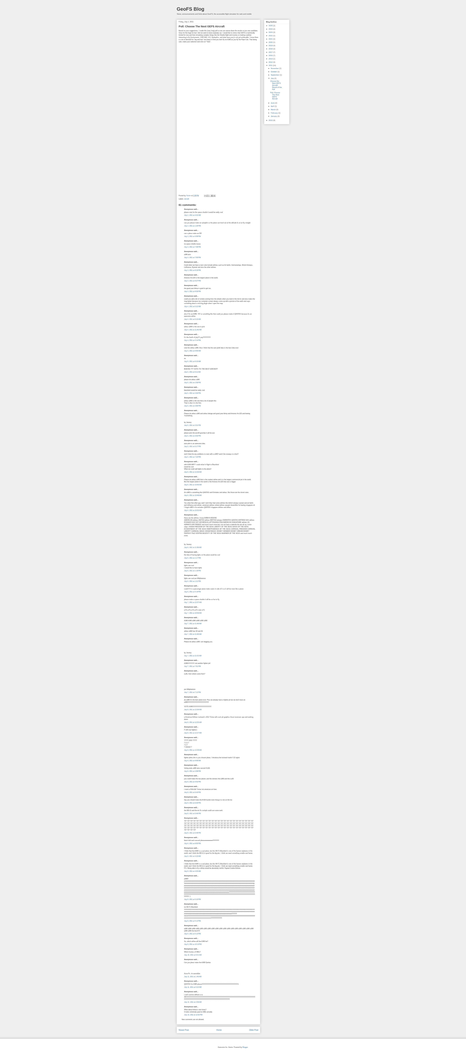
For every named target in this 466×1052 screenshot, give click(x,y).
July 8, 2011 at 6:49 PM (192, 833)
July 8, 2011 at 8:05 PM (192, 843)
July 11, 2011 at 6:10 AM (192, 987)
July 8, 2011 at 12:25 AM (193, 722)
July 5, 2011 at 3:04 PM (192, 393)
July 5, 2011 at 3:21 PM (192, 425)
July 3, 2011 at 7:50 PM (192, 257)
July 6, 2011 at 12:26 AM (193, 472)
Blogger (245, 1047)
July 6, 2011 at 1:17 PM (192, 558)
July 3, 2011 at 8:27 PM (192, 281)
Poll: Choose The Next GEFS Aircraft (275, 96)
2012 (271, 62)
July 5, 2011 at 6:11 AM (192, 372)
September (275, 75)
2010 (271, 120)
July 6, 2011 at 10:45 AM (193, 485)
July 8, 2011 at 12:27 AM (193, 733)
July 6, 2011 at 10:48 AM (193, 495)
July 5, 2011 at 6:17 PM (192, 446)
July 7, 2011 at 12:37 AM (193, 602)
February (274, 113)
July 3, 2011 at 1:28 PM (192, 226)
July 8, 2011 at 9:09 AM (192, 761)
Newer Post (184, 1030)
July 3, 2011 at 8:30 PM (192, 291)
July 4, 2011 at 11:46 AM (192, 330)
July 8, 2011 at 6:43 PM (192, 792)
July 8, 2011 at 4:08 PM (192, 771)
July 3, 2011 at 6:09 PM (192, 236)
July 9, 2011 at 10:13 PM (193, 944)
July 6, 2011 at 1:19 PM (192, 571)
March (273, 109)
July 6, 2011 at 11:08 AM (192, 547)
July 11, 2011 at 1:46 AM (192, 976)
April (273, 106)
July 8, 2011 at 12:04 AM (193, 709)
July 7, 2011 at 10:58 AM (193, 613)
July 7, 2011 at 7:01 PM (192, 666)
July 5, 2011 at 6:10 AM (192, 361)
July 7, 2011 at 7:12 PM (192, 692)
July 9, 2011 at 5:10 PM (192, 899)
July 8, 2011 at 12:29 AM (193, 750)
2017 (271, 52)
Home (219, 1030)
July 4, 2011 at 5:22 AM (192, 306)
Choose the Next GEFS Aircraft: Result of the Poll (276, 85)
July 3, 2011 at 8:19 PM (192, 270)
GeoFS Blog (190, 9)
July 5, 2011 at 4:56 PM (192, 436)
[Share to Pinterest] (214, 196)
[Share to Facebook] (212, 196)
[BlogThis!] (207, 196)
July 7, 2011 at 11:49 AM (192, 634)
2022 (271, 36)
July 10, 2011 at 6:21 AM (193, 955)
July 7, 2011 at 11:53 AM (192, 656)
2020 (271, 42)
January (274, 116)
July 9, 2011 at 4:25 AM (192, 871)
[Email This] (205, 196)
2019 (271, 45)
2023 (271, 32)
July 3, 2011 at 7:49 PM (192, 247)
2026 (271, 26)
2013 (271, 59)
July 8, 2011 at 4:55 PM (192, 782)
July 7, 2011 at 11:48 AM (192, 623)
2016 (271, 55)
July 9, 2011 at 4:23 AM (192, 856)
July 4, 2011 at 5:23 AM (192, 319)
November (275, 68)
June (273, 103)
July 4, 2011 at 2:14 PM (192, 340)
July (272, 78)
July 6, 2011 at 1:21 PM (192, 581)
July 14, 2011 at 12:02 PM (193, 1015)
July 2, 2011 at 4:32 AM (192, 215)
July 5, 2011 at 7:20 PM (192, 457)
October (274, 72)
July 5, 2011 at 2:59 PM (192, 382)
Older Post (253, 1030)
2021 (271, 39)
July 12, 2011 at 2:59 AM (193, 1002)
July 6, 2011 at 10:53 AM (193, 510)
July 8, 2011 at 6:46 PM (192, 813)
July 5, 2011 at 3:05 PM (192, 406)
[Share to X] (210, 196)
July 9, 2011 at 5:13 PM (192, 934)
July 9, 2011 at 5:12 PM (192, 921)
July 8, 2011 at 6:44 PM (192, 803)
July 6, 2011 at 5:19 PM (192, 592)
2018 (271, 49)
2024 (271, 29)
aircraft (186, 199)
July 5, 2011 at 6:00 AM (192, 351)
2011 (271, 65)
